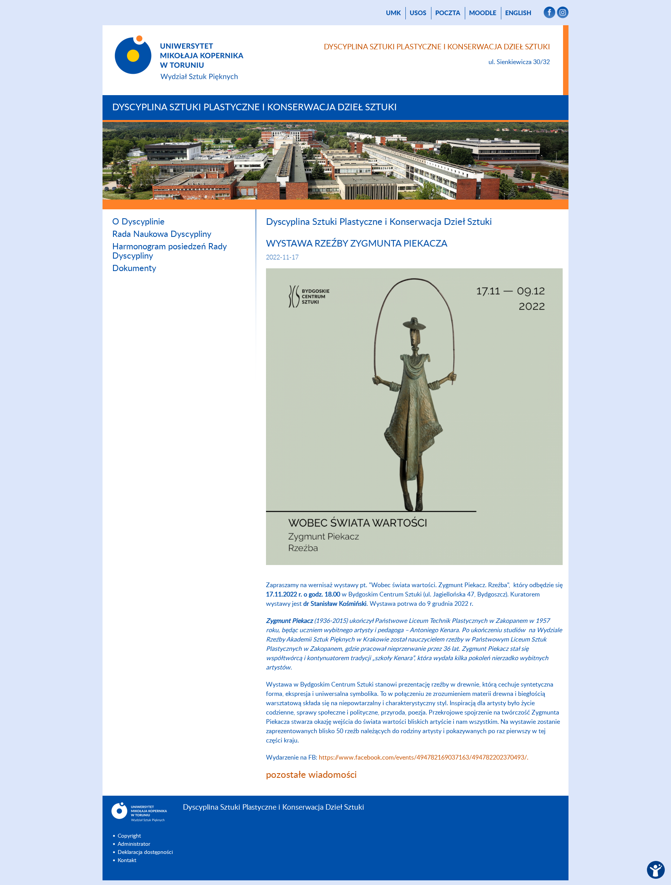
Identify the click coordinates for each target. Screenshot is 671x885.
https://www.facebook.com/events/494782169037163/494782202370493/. (423, 758)
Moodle (482, 13)
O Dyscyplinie (138, 221)
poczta (447, 13)
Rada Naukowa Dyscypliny (161, 234)
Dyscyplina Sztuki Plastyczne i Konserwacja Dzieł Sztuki (254, 107)
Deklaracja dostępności (145, 852)
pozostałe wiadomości (311, 775)
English (518, 13)
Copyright (129, 836)
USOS (418, 13)
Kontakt (127, 860)
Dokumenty (134, 268)
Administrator (134, 844)
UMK (393, 13)
